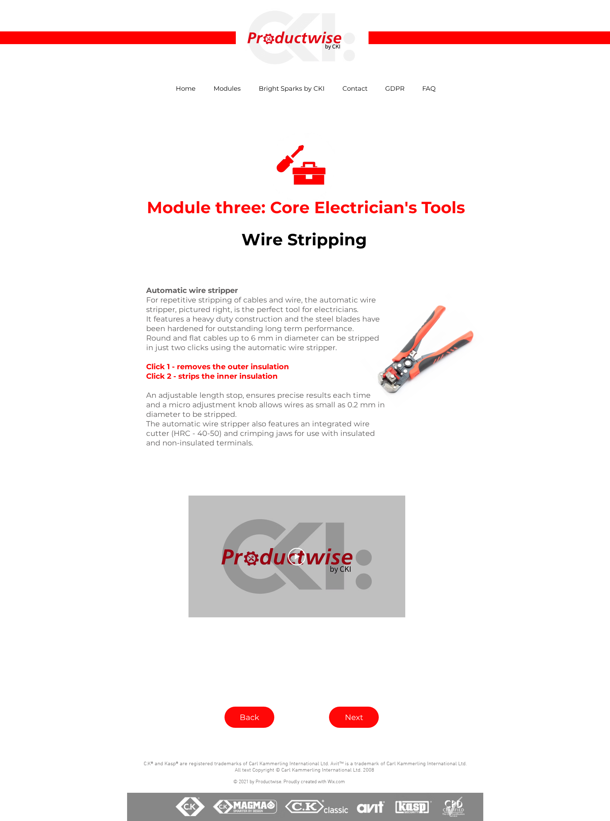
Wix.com (336, 782)
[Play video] (297, 556)
